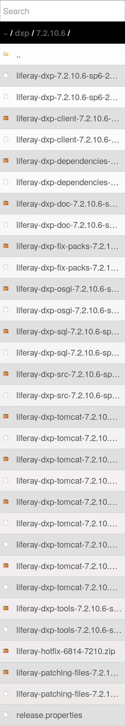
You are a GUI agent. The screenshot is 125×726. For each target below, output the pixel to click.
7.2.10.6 (50, 33)
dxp (22, 33)
